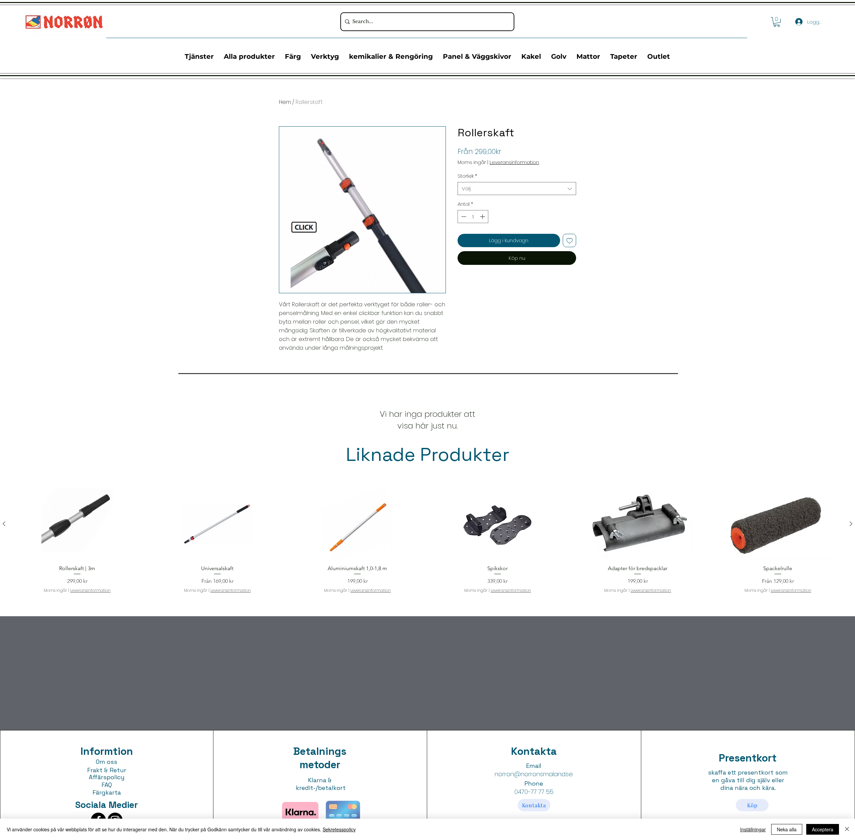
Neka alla (787, 829)
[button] (777, 22)
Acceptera (822, 829)
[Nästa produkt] (851, 524)
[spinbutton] (473, 216)
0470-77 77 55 (533, 792)
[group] (427, 541)
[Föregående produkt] (4, 524)
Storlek (467, 175)
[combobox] (517, 188)
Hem (285, 102)
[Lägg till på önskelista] (569, 240)
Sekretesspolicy (339, 829)
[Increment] (483, 216)
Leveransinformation (514, 162)
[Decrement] (463, 216)
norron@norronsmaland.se (534, 774)
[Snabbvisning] (77, 524)
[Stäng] (847, 829)
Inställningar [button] (753, 829)
